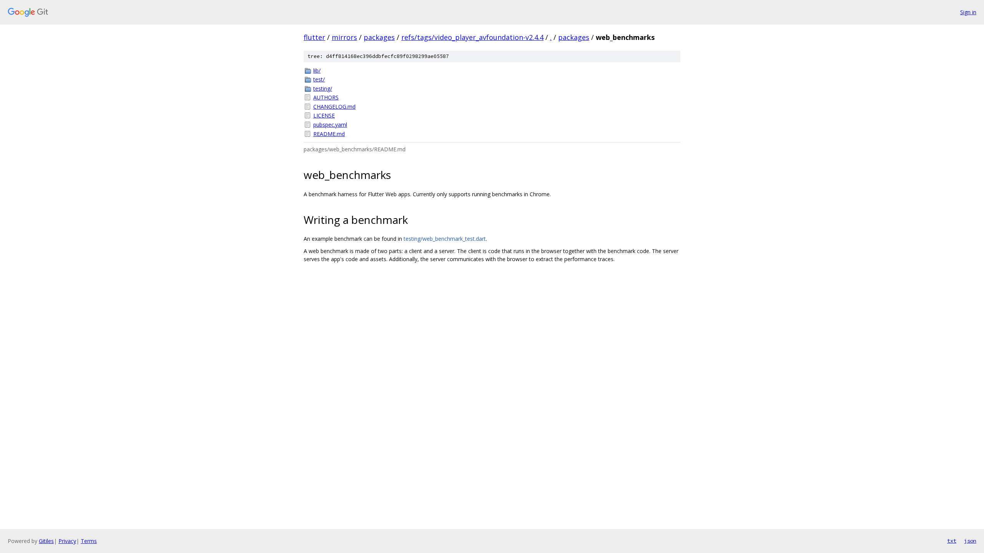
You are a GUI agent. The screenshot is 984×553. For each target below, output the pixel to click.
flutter (314, 37)
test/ (319, 79)
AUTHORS (326, 97)
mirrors (344, 37)
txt (951, 540)
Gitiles (46, 541)
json (970, 540)
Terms (89, 541)
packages (379, 37)
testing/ (322, 88)
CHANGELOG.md (334, 106)
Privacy (67, 541)
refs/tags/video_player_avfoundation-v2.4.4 (472, 37)
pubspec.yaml (330, 124)
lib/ (317, 70)
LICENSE (324, 115)
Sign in (968, 12)
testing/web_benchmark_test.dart (445, 238)
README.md (329, 133)
